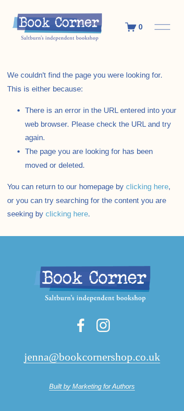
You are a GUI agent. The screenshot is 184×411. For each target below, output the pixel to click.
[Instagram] (103, 325)
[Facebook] (81, 325)
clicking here (147, 187)
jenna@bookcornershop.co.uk (92, 357)
